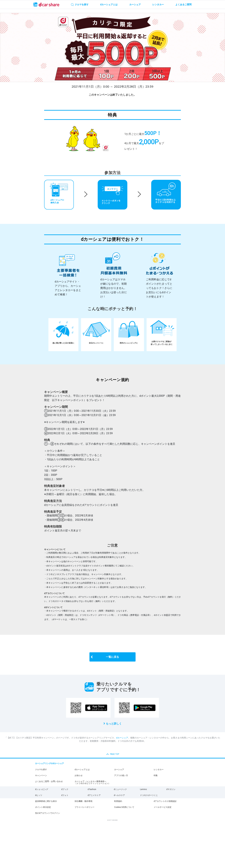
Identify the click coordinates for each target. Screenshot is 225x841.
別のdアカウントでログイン (47, 813)
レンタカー (159, 769)
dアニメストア (94, 795)
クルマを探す (41, 769)
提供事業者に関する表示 (46, 801)
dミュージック (120, 789)
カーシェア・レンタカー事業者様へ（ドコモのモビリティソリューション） (92, 782)
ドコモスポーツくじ (149, 795)
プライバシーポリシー (84, 807)
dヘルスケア (119, 795)
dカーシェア (122, 737)
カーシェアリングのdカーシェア (49, 763)
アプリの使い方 (121, 775)
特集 (156, 775)
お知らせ (79, 775)
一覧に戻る (112, 656)
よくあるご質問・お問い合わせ (49, 781)
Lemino (143, 789)
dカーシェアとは (82, 769)
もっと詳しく (114, 723)
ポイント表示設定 (43, 807)
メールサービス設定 (162, 807)
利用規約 (118, 801)
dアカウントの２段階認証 (165, 801)
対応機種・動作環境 (83, 801)
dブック (64, 789)
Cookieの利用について (124, 807)
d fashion (92, 789)
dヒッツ (38, 795)
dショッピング (41, 789)
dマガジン (170, 789)
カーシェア (119, 769)
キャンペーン (41, 775)
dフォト (64, 795)
